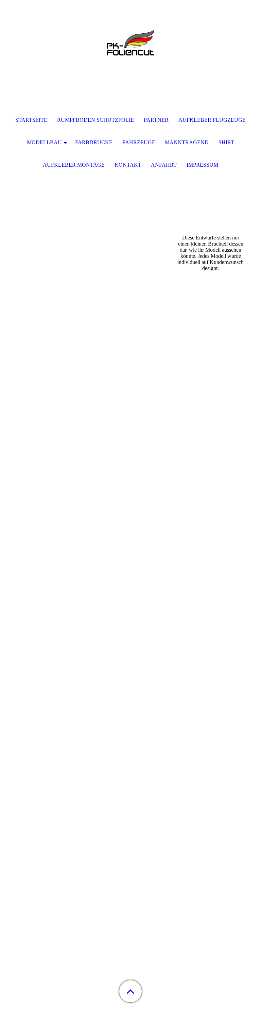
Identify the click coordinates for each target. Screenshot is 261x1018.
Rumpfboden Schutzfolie (95, 120)
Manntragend (187, 142)
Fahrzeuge (138, 142)
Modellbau (44, 142)
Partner (156, 120)
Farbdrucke (93, 142)
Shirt (226, 142)
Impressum (202, 165)
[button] (130, 991)
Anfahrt (164, 165)
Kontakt (128, 165)
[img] (130, 42)
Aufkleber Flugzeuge (212, 120)
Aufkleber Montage (74, 165)
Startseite (31, 120)
